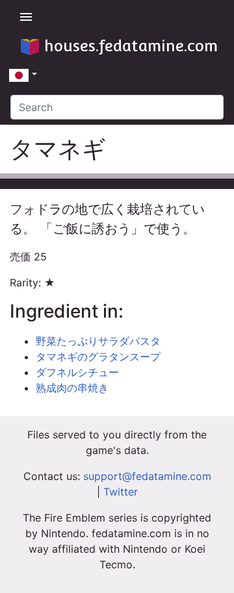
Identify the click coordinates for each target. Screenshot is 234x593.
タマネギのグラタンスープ (98, 356)
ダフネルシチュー (77, 372)
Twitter (120, 491)
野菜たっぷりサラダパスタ (98, 340)
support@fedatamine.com (147, 476)
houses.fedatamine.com (131, 45)
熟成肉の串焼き (72, 387)
